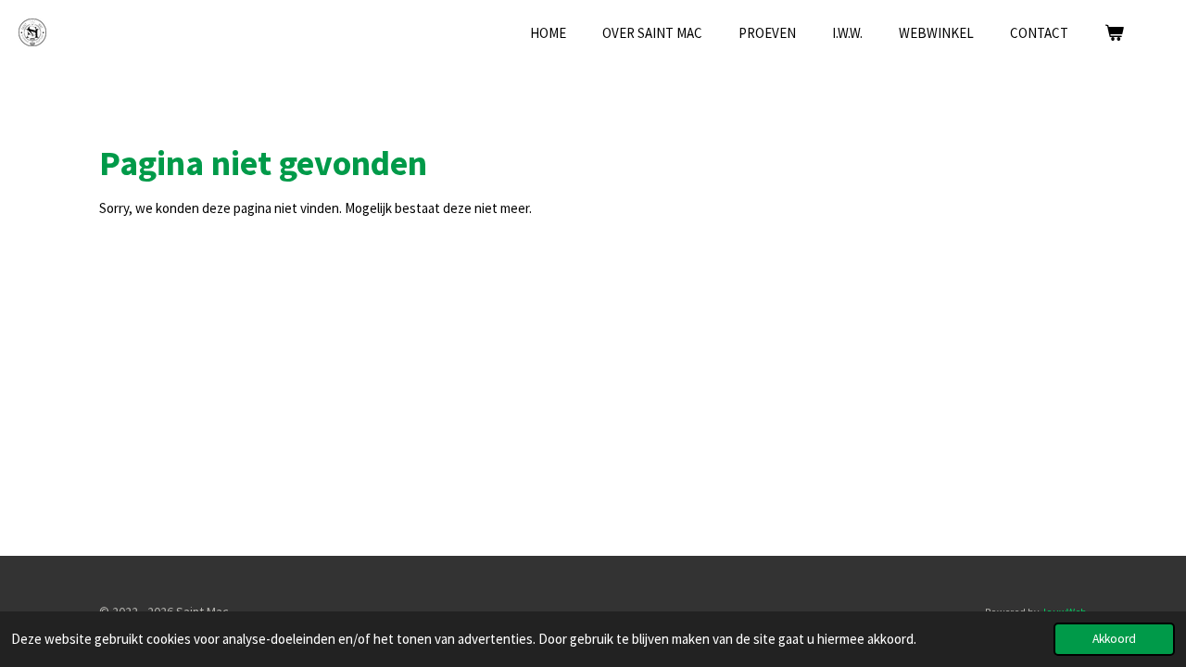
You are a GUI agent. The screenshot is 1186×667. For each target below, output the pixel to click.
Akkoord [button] (1114, 639)
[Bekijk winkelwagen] (1114, 34)
